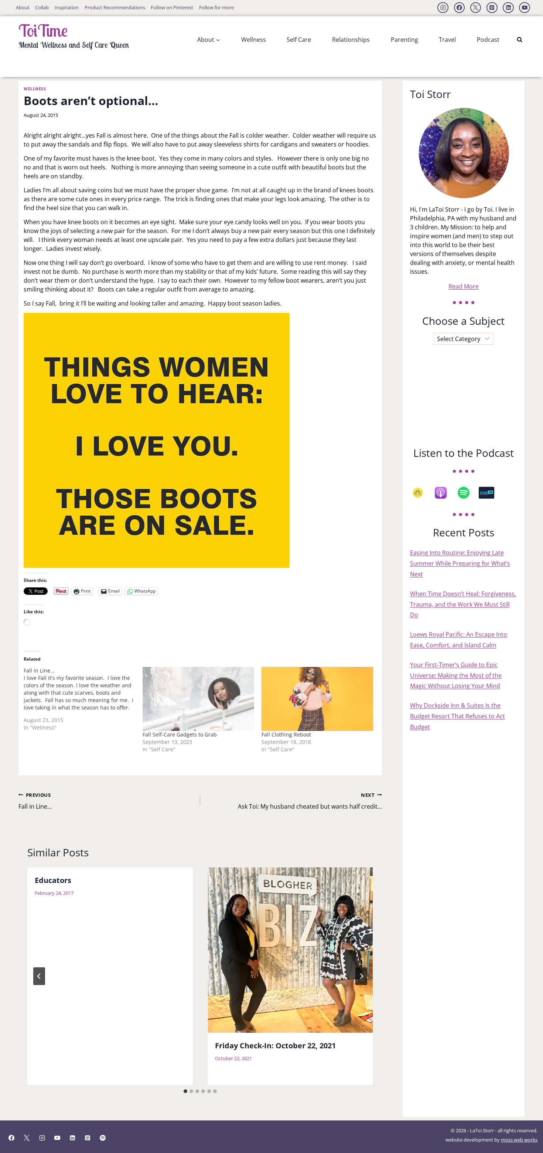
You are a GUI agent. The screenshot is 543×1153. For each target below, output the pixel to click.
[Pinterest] (492, 7)
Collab (42, 7)
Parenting (404, 40)
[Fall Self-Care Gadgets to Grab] (198, 699)
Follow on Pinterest (172, 7)
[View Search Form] (519, 39)
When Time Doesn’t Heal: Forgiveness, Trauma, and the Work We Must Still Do (463, 604)
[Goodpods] (421, 493)
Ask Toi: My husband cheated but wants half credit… (310, 801)
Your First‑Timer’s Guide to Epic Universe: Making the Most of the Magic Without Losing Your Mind (456, 675)
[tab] (185, 1091)
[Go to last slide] (39, 976)
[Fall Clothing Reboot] (317, 699)
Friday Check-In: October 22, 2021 (275, 1046)
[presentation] (290, 950)
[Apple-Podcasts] (444, 493)
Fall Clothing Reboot (286, 734)
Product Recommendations (115, 7)
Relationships (351, 40)
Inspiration (67, 7)
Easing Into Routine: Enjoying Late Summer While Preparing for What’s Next (460, 563)
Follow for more (216, 7)
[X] (475, 7)
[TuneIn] (490, 493)
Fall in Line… (35, 801)
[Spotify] (467, 493)
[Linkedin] (508, 7)
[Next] (361, 976)
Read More (463, 286)
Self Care (299, 40)
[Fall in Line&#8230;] (83, 701)
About (23, 7)
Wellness (253, 40)
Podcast (488, 40)
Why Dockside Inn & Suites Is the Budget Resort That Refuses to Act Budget (457, 716)
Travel (447, 40)
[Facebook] (459, 7)
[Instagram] (442, 7)
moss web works (519, 1139)
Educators (53, 880)
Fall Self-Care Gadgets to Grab (180, 734)
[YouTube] (524, 7)
